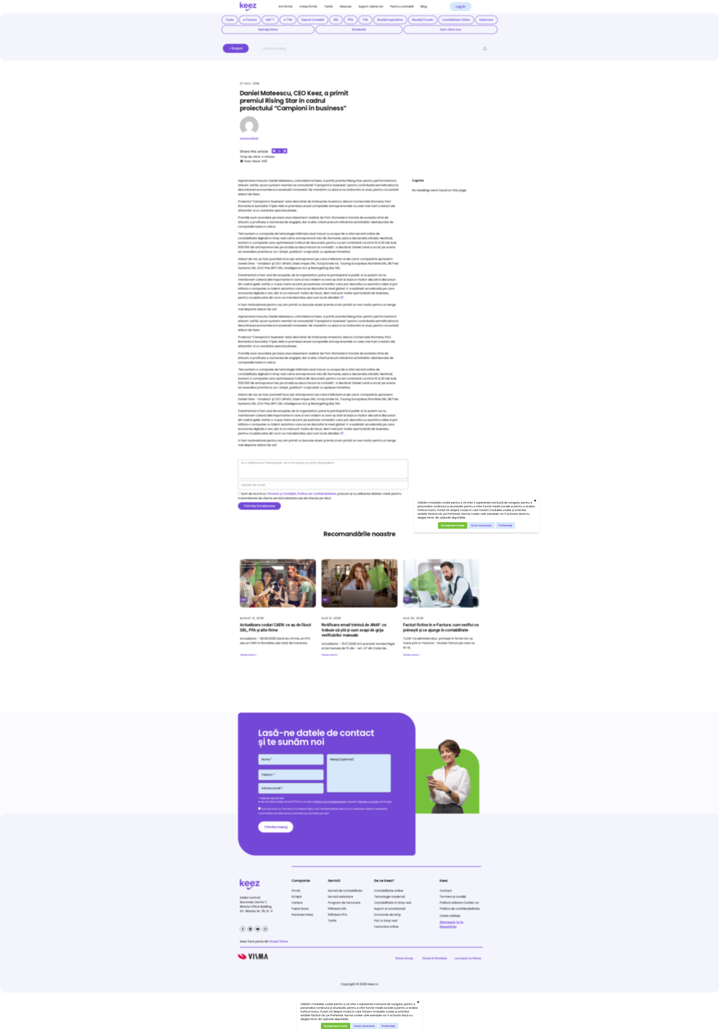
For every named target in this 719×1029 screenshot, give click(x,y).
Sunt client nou (450, 29)
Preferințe (505, 525)
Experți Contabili (312, 20)
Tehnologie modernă (389, 896)
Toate (230, 20)
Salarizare (486, 20)
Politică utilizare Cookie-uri (459, 902)
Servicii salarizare (340, 896)
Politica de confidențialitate (460, 908)
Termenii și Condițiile (281, 493)
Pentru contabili (401, 6)
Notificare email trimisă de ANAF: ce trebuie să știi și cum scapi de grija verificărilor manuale (353, 629)
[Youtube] (257, 929)
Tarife (328, 6)
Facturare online (386, 926)
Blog (424, 6)
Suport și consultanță (389, 908)
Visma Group (404, 958)
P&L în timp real (385, 920)
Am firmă (285, 6)
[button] (460, 6)
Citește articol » (248, 655)
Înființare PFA (337, 914)
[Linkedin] (250, 929)
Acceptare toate (452, 525)
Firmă (296, 891)
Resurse (345, 6)
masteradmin (249, 138)
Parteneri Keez (302, 914)
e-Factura (250, 20)
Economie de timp (387, 914)
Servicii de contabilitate (345, 891)
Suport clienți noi (371, 6)
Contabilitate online (388, 891)
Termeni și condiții (368, 801)
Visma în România (434, 958)
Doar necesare (481, 525)
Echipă (297, 896)
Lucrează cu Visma (467, 958)
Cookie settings (450, 916)
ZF (342, 297)
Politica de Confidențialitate (316, 493)
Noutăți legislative (390, 20)
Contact (446, 891)
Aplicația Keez (268, 29)
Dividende (359, 29)
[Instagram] (265, 929)
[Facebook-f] (242, 929)
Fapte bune (300, 908)
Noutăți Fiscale (422, 20)
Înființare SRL (337, 908)
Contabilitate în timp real (392, 902)
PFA (350, 20)
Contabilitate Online (456, 20)
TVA (365, 20)
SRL (336, 20)
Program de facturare (344, 902)
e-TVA (288, 20)
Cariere (297, 902)
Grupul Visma (278, 941)
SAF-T (270, 20)
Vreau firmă (308, 6)
